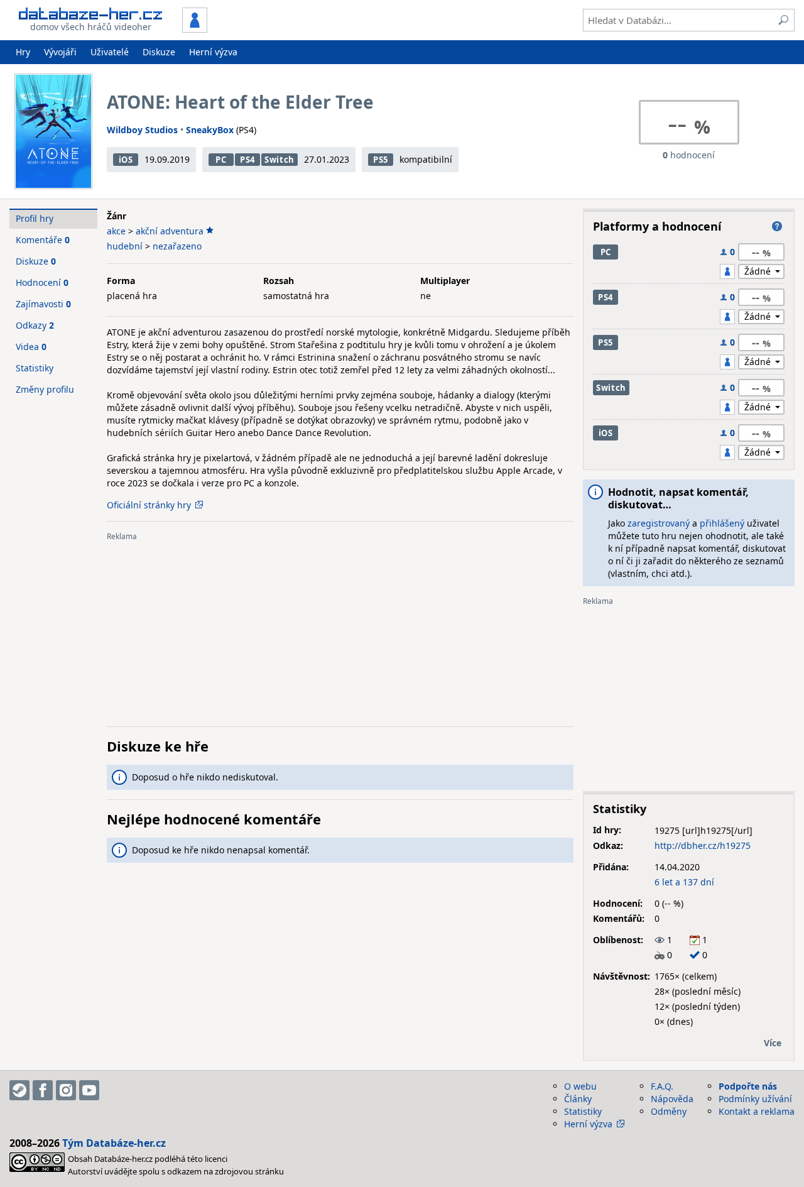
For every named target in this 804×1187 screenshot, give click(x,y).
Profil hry (34, 218)
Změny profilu (45, 389)
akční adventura (170, 231)
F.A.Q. (662, 1086)
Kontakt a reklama (757, 1111)
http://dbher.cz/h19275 (703, 845)
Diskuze (159, 52)
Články (578, 1099)
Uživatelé (109, 52)
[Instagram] (66, 1090)
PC (220, 159)
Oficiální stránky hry (149, 505)
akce (116, 231)
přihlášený (722, 523)
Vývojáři (60, 52)
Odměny (669, 1111)
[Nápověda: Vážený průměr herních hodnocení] (777, 226)
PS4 (247, 159)
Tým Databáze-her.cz (114, 1143)
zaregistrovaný (658, 523)
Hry (23, 52)
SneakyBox (210, 130)
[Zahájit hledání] (783, 20)
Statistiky (34, 368)
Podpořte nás (748, 1086)
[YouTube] (89, 1090)
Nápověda (672, 1099)
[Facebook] (43, 1090)
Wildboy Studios (142, 130)
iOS (126, 159)
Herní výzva (213, 52)
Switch (279, 159)
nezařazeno (177, 246)
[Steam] (19, 1090)
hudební (125, 246)
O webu (580, 1086)
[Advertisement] (340, 629)
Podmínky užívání (755, 1099)
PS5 (380, 159)
